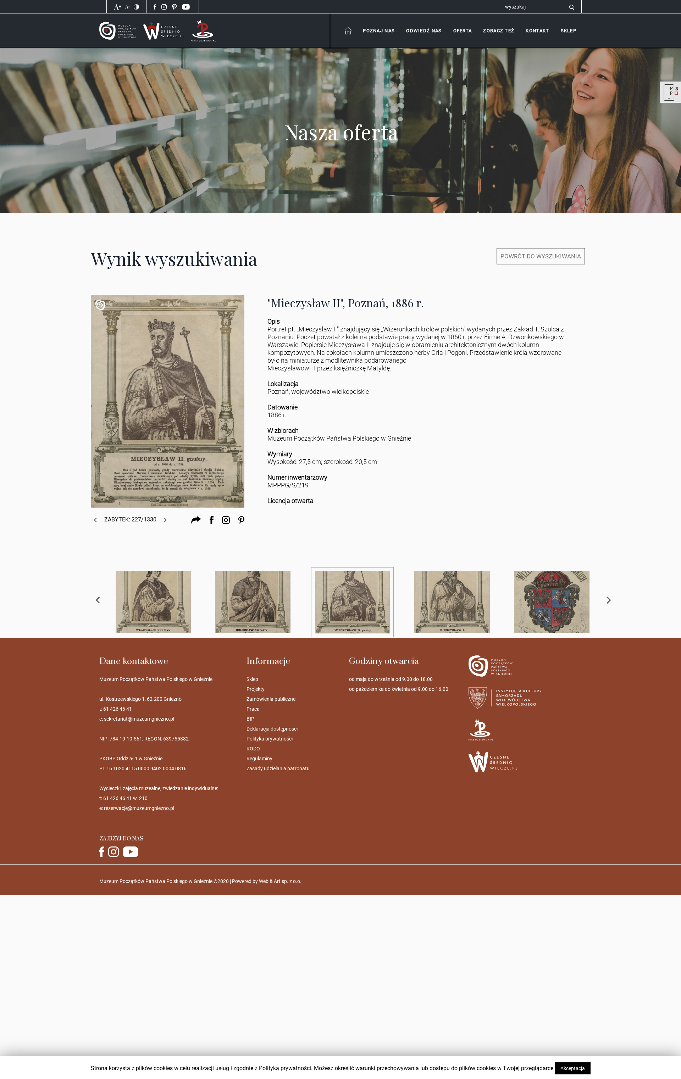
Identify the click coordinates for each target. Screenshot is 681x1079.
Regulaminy (259, 758)
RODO (253, 748)
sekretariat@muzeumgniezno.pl (139, 719)
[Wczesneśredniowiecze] (163, 30)
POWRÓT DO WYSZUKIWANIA (540, 256)
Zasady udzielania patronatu (278, 768)
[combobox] (378, 30)
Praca (253, 709)
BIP (250, 719)
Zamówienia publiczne (271, 699)
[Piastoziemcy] (203, 30)
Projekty (256, 689)
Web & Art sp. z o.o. (280, 881)
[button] (537, 30)
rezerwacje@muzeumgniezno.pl (139, 808)
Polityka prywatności (270, 739)
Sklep (252, 679)
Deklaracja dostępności (272, 729)
